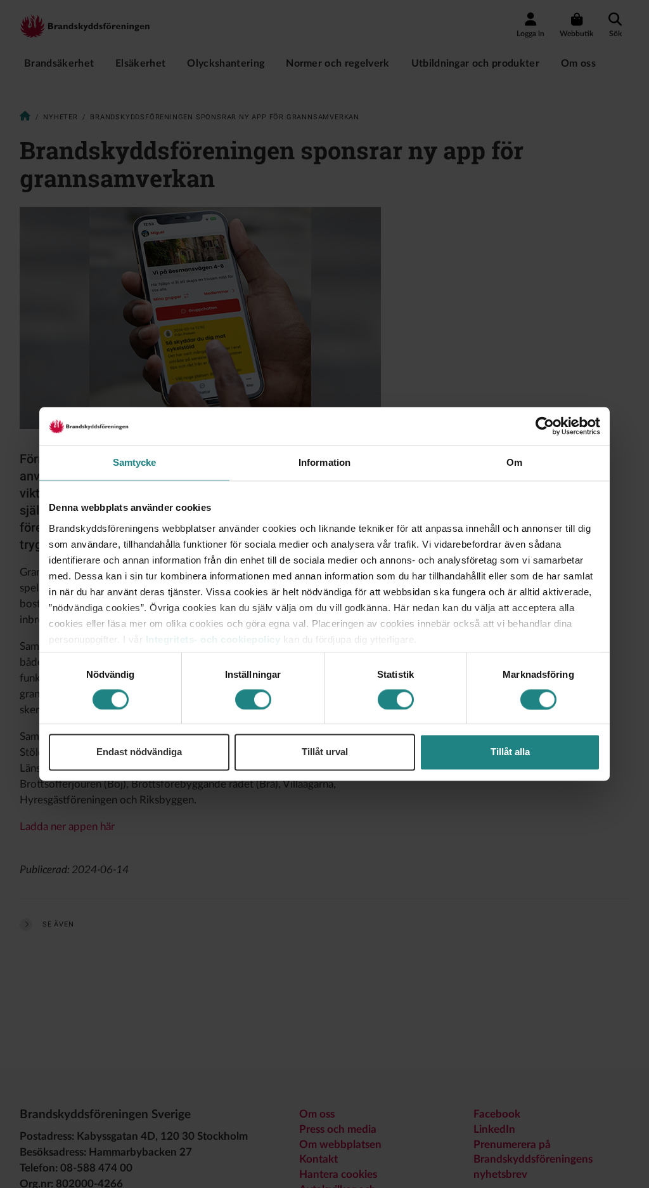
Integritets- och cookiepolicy (213, 639)
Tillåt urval (325, 752)
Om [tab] (514, 462)
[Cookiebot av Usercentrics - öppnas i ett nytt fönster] (544, 425)
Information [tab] (324, 462)
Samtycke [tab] (135, 462)
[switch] (253, 699)
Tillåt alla (510, 752)
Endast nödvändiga (139, 752)
